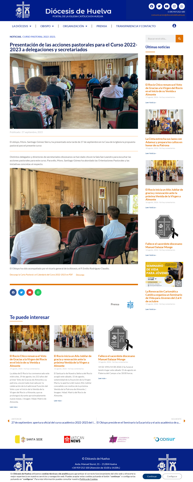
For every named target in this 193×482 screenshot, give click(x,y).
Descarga (80, 275)
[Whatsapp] (182, 6)
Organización (73, 26)
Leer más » (14, 407)
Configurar (172, 476)
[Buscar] (179, 38)
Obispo (45, 26)
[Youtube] (167, 6)
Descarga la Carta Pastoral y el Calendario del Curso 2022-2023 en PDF (41, 275)
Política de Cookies (89, 479)
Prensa (101, 26)
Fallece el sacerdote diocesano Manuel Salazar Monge (116, 357)
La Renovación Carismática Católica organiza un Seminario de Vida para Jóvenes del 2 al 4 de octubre (164, 296)
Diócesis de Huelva (78, 11)
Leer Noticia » (151, 102)
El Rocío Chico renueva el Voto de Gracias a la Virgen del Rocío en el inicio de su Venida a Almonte (28, 360)
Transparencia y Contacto (136, 26)
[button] (13, 292)
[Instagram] (174, 6)
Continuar (152, 476)
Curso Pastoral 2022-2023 (38, 36)
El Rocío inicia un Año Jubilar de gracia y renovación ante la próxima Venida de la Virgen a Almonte (73, 360)
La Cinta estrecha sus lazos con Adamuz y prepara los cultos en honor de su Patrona (164, 142)
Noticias (15, 36)
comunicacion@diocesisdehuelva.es (168, 15)
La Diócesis (20, 26)
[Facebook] (152, 6)
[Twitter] (159, 6)
